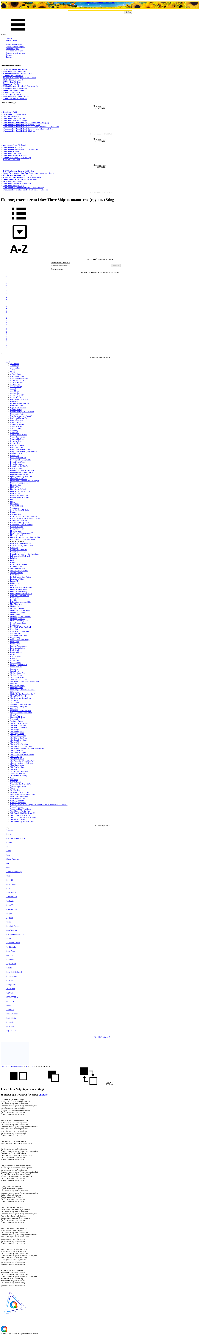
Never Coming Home (18, 623)
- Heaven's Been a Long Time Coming (21, 149)
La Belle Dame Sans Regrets (20, 577)
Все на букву (102, 1037)
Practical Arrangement (18, 646)
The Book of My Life (18, 725)
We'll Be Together (16, 790)
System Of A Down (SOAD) (16, 838)
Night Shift (14, 629)
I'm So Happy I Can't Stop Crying (22, 539)
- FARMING (12, 181)
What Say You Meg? (17, 801)
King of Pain (15, 575)
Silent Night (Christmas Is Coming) (23, 690)
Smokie (8, 939)
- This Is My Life (14, 118)
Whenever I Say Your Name (20, 809)
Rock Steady (15, 650)
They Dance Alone (17, 765)
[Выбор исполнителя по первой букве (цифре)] (19, 257)
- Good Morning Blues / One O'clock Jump (31, 127)
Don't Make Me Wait (18, 458)
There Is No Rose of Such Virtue (22, 763)
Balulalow (14, 401)
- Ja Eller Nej (18, 175)
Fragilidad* (14, 504)
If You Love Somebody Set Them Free (24, 554)
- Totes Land (11, 160)
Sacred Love (14, 661)
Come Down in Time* (18, 435)
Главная (9, 38)
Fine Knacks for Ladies (18, 489)
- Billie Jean (14, 71)
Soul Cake (14, 709)
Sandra (8, 922)
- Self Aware (13, 76)
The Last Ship (15, 742)
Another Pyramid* (17, 395)
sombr (8, 867)
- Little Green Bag (23, 188)
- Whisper (11, 116)
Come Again (14, 433)
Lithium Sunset (15, 583)
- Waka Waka (19, 78)
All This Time (15, 385)
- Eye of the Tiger (17, 158)
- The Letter (12, 153)
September (14, 669)
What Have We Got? (17, 798)
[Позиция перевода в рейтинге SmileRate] (111, 1084)
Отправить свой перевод (15, 53)
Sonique (9, 913)
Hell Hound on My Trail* (19, 523)
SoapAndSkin (11, 1031)
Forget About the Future (19, 495)
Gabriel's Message (16, 506)
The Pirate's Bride (16, 750)
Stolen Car (14, 715)
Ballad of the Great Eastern (20, 399)
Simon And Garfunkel (14, 972)
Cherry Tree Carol (16, 422)
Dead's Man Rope (16, 447)
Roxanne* (14, 654)
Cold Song (14, 431)
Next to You (14, 625)
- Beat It (13, 80)
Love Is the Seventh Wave (19, 596)
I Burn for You (15, 531)
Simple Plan (10, 959)
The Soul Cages (16, 757)
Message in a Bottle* (17, 608)
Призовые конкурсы (14, 45)
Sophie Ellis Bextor (13, 943)
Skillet (8, 855)
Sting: (8, 362)
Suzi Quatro (10, 993)
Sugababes (9, 918)
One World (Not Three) (18, 635)
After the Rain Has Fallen (19, 378)
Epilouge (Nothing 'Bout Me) (21, 477)
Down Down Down (17, 462)
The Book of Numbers (18, 727)
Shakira (8, 851)
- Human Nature (16, 97)
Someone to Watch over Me (20, 704)
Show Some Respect (17, 686)
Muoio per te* (15, 615)
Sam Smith (10, 901)
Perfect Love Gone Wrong (20, 640)
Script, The (10, 1026)
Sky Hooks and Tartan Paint (20, 698)
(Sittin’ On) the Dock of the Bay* (22, 694)
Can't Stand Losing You (19, 418)
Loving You (14, 598)
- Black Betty (12, 147)
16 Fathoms (14, 364)
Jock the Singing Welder (19, 571)
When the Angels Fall (18, 803)
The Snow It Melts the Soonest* (22, 755)
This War (13, 769)
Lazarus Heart (15, 581)
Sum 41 (8, 888)
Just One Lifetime (16, 573)
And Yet (13, 389)
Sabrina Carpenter (12, 859)
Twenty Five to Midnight (19, 775)
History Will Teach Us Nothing (21, 525)
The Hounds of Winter (18, 740)
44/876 (12, 370)
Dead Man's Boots (17, 445)
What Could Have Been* (19, 796)
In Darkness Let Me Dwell (20, 556)
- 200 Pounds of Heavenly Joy (26, 123)
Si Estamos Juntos (16, 688)
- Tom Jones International (17, 184)
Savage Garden (11, 909)
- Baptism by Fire (21, 125)
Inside (12, 560)
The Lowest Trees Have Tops (21, 746)
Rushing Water (15, 656)
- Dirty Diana (15, 88)
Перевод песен (11, 40)
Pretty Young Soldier (17, 648)
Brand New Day (16, 410)
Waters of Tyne (15, 788)
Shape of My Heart (17, 677)
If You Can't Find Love (18, 550)
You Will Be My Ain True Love (21, 821)
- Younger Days (13, 186)
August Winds (15, 397)
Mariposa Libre (15, 606)
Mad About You (16, 604)
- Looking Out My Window (28, 173)
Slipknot (9, 842)
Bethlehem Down (16, 405)
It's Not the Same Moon (19, 564)
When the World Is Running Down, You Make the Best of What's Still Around (38, 805)
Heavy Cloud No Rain (18, 520)
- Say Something (20, 179)
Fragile (12, 502)
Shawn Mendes (11, 897)
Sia (7, 847)
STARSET (10, 968)
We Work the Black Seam (19, 792)
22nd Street (14, 366)
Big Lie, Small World (18, 408)
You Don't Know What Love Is (21, 815)
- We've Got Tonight (15, 120)
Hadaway (13, 512)
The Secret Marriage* (18, 752)
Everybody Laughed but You (20, 483)
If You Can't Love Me (18, 552)
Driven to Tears (16, 468)
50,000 (12, 372)
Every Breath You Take (18, 479)
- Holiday (11, 151)
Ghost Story (14, 508)
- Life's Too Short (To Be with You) (28, 129)
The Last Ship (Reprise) (19, 744)
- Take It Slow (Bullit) (22, 177)
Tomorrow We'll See (17, 773)
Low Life (13, 600)
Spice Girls (10, 1001)
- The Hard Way (17, 74)
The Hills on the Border (19, 738)
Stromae (9, 834)
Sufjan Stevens (11, 964)
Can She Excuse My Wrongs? (21, 416)
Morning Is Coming (17, 612)
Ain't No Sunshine (17, 380)
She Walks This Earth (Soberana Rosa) (24, 681)
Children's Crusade (17, 424)
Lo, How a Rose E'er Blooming (21, 587)
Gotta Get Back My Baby (19, 510)
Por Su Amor (15, 644)
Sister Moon (14, 692)
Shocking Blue (11, 947)
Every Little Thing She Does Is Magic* (24, 481)
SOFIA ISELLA (12, 997)
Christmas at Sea (16, 426)
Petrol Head (14, 642)
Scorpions (9, 830)
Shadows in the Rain (17, 673)
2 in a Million (15, 368)
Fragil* (12, 500)
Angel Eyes (14, 391)
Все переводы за (101, 134)
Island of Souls (15, 562)
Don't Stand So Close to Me (20, 460)
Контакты (9, 57)
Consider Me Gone (17, 439)
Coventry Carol (16, 441)
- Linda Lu (19, 131)
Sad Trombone (15, 663)
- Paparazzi (12, 94)
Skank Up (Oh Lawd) (18, 696)
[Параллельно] (18, 1084)
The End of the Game (18, 736)
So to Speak (14, 702)
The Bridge (14, 729)
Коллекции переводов (14, 51)
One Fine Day (15, 633)
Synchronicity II (16, 719)
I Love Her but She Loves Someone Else (25, 537)
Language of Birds (17, 579)
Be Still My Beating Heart (19, 403)
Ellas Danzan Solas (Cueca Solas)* (23, 470)
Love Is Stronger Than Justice (21, 594)
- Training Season (13, 90)
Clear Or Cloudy (16, 428)
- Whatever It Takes (15, 156)
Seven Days (14, 671)
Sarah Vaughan (11, 930)
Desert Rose (14, 456)
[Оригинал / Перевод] (88, 1084)
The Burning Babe (17, 732)
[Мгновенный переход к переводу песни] (19, 239)
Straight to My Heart (17, 717)
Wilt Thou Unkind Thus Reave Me (23, 813)
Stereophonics (11, 985)
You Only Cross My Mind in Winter (23, 817)
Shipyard (13, 684)
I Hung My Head (16, 535)
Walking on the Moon (18, 786)
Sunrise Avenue (11, 976)
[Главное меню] (18, 32)
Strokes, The (10, 989)
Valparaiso (14, 780)
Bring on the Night (17, 414)
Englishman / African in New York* (23, 472)
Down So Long (16, 464)
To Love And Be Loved (19, 771)
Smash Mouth (11, 1018)
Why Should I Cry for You (20, 811)
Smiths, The (10, 905)
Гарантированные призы (15, 47)
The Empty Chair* (17, 734)
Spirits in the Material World (20, 711)
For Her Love (15, 493)
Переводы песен (16, 1066)
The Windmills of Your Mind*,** (22, 761)
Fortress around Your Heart (20, 497)
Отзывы (9, 55)
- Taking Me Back (14, 114)
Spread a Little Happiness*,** (21, 713)
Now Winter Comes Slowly (20, 631)
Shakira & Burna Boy (14, 872)
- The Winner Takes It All (15, 99)
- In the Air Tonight (15, 145)
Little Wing (14, 585)
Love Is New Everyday (18, 592)
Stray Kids (9, 880)
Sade (7, 863)
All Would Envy (16, 387)
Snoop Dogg (10, 951)
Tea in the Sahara (16, 721)
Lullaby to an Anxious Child (20, 602)
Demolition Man (16, 454)
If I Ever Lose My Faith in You (21, 546)
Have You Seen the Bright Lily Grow (24, 516)
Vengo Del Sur (15, 782)
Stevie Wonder (11, 893)
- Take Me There (12, 82)
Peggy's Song (15, 638)
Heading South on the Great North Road (25, 518)
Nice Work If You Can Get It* (21, 627)
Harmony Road (16, 514)
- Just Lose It (11, 92)
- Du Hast (11, 84)
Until (12, 778)
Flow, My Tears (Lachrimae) (20, 491)
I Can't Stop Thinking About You (22, 533)
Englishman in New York (19, 474)
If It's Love (14, 548)
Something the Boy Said (19, 706)
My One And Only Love (19, 621)
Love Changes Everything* (20, 589)
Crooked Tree (15, 443)
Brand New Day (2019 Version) (22, 412)
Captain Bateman (16, 420)
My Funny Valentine (17, 619)
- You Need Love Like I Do (25, 190)
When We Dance (16, 807)
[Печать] (108, 1084)
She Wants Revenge (13, 926)
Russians (13, 658)
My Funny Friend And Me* (20, 617)
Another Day (15, 393)
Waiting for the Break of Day (20, 784)
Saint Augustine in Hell (18, 665)
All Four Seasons (16, 382)
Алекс (43, 1094)
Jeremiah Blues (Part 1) (18, 569)
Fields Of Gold (15, 485)
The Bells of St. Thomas (19, 723)
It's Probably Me (16, 566)
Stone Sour (10, 980)
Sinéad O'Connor (12, 1014)
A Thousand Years (17, 376)
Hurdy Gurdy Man (17, 529)
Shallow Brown (16, 675)
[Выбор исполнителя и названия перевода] (19, 221)
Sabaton (8, 876)
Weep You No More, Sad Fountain (23, 794)
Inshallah (13, 558)
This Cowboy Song (17, 767)
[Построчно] (53, 1084)
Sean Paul (9, 955)
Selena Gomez (11, 884)
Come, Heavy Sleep (17, 437)
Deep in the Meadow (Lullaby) (21, 449)
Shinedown (10, 1010)
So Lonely (14, 700)
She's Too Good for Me (18, 679)
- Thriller (10, 112)
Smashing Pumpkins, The (15, 934)
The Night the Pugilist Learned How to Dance (27, 748)
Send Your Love (16, 667)
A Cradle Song (15, 374)
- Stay (18, 171)
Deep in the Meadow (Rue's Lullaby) (23, 451)
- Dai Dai (15, 69)
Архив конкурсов (12, 49)
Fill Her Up (14, 487)
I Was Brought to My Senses (20, 543)
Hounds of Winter (16, 527)
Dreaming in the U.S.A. (19, 466)
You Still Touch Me (17, 819)
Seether (8, 1005)
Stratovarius (10, 1022)
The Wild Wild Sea (17, 759)
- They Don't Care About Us (20, 86)
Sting (31, 1066)
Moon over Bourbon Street (20, 610)
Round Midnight (16, 652)
